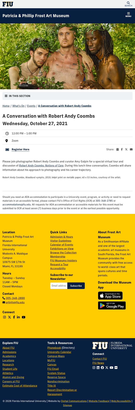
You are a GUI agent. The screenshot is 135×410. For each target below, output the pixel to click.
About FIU (8, 347)
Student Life (9, 368)
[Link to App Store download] (110, 295)
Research (8, 364)
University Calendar (59, 352)
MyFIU (51, 360)
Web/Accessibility (121, 401)
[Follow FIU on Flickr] (117, 367)
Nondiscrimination (58, 381)
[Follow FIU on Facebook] (103, 367)
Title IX (51, 385)
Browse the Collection (63, 252)
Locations (8, 360)
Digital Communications (74, 401)
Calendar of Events (61, 244)
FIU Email (53, 368)
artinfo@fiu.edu (15, 302)
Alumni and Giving (13, 377)
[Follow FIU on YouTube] (112, 367)
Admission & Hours (61, 236)
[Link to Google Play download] (112, 305)
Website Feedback (99, 401)
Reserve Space (56, 377)
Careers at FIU (11, 381)
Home (6, 105)
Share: (110, 149)
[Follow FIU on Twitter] (107, 367)
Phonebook (54, 347)
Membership (57, 256)
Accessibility (58, 268)
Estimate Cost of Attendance (19, 385)
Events (31, 105)
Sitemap (67, 405)
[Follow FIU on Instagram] (95, 367)
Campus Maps (56, 356)
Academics (9, 356)
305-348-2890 (15, 298)
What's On (18, 105)
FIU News (98, 362)
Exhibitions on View (62, 248)
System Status (56, 373)
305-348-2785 (104, 200)
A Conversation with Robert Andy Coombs (64, 105)
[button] (128, 4)
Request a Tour (59, 264)
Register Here (20, 149)
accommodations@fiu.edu (16, 204)
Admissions (9, 352)
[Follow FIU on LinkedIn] (99, 367)
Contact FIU (100, 358)
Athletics (7, 373)
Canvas (51, 364)
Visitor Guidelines (60, 240)
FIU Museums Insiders (63, 260)
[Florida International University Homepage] (35, 4)
